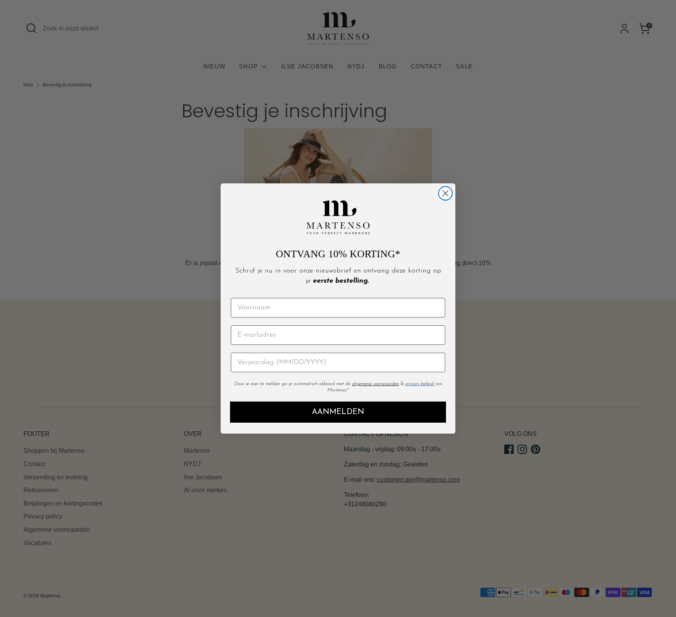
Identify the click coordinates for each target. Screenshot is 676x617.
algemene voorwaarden (375, 384)
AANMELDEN (338, 412)
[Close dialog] (445, 193)
